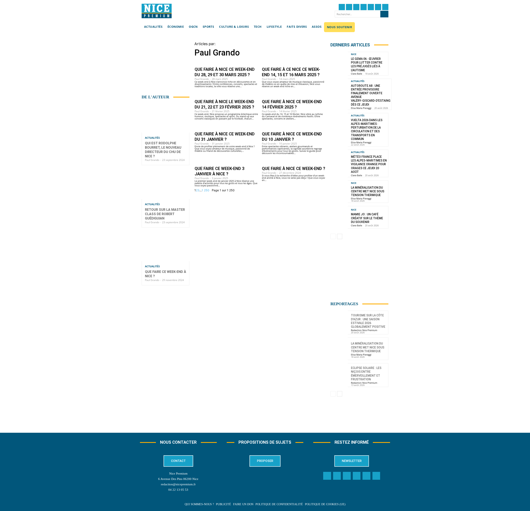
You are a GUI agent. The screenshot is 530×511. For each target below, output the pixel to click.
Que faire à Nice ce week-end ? (293, 168)
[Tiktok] (371, 7)
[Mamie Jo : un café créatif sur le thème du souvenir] (339, 217)
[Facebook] (342, 7)
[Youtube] (385, 7)
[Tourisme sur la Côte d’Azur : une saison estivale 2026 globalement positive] (339, 322)
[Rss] (376, 476)
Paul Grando (152, 160)
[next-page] (210, 190)
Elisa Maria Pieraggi (361, 108)
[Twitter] (349, 7)
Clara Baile (356, 73)
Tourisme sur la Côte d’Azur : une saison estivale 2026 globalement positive (368, 321)
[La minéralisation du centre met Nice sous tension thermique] (339, 191)
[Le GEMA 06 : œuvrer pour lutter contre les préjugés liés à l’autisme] (339, 63)
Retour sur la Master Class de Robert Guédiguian (165, 214)
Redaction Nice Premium (364, 330)
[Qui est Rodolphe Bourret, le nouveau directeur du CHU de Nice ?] (165, 118)
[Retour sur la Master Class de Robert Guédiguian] (165, 184)
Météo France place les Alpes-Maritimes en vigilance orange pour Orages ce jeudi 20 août (369, 164)
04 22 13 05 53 (178, 489)
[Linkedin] (378, 7)
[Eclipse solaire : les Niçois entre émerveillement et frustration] (339, 374)
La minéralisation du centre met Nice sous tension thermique (367, 191)
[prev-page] (333, 236)
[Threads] (363, 7)
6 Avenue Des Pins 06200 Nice (178, 479)
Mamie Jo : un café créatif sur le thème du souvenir (367, 218)
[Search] (384, 14)
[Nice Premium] (157, 11)
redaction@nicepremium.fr (178, 484)
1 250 (205, 190)
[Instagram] (356, 7)
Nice (353, 54)
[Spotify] (366, 476)
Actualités (152, 138)
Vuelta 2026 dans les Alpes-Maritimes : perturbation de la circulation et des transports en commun (366, 129)
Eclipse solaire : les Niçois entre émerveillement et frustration (366, 373)
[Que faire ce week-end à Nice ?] (165, 247)
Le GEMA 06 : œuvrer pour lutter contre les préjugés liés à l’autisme (366, 64)
